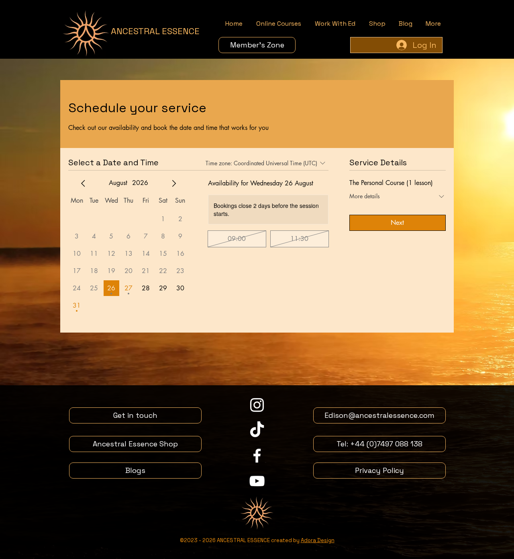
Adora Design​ (318, 540)
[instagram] (257, 405)
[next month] (174, 183)
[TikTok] (257, 430)
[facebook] (257, 455)
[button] (278, 24)
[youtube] (257, 481)
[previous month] (83, 183)
